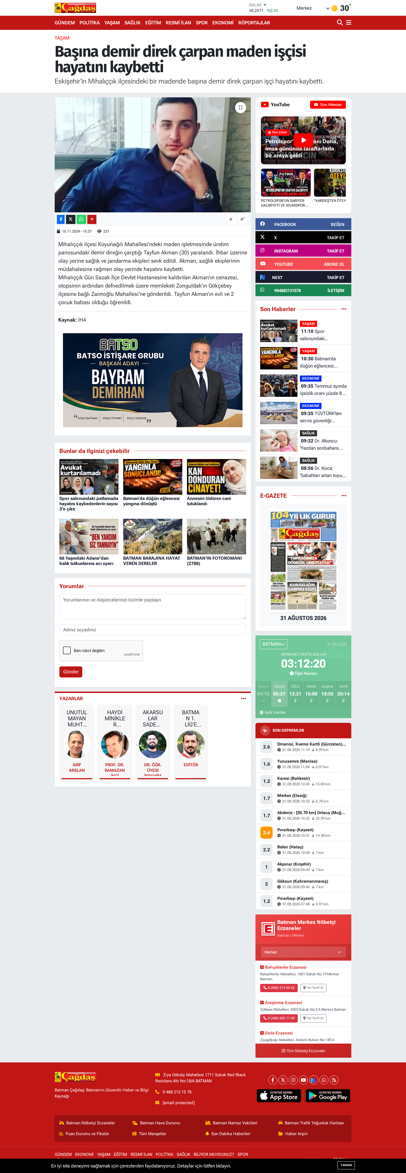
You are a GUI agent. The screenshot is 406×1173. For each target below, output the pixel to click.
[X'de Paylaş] (70, 219)
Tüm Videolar (330, 105)
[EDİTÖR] (191, 744)
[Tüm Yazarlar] (243, 698)
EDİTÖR (191, 764)
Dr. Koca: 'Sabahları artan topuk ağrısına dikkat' (322, 472)
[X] (283, 1080)
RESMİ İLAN (178, 22)
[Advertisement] (29, 117)
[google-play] (328, 1095)
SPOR (202, 22)
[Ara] (340, 23)
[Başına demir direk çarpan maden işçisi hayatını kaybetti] (153, 154)
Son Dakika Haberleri (230, 1133)
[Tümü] (344, 309)
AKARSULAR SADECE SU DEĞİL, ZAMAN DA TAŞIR (153, 718)
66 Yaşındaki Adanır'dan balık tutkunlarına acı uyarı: (86, 561)
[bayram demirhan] (152, 380)
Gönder (71, 671)
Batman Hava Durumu (160, 1122)
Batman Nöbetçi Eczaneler (90, 1122)
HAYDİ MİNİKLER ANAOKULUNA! (115, 718)
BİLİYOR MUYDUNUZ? (214, 1154)
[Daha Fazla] (91, 219)
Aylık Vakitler (275, 712)
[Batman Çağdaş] (75, 7)
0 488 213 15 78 (177, 1091)
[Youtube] (303, 1080)
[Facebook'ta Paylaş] (61, 219)
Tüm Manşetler (152, 1133)
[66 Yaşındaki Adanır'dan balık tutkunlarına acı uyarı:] (88, 536)
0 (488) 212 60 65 (281, 988)
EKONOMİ (223, 22)
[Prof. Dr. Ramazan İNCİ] (115, 744)
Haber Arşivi (296, 1133)
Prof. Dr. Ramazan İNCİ (115, 769)
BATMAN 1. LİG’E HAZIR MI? (190, 718)
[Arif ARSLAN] (77, 744)
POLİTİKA (90, 22)
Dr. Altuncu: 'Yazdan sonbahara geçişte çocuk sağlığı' (322, 445)
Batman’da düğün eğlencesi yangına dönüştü (151, 501)
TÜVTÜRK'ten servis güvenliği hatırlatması (321, 417)
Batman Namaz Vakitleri (235, 1122)
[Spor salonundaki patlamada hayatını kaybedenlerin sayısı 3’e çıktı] (88, 476)
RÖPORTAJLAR (254, 22)
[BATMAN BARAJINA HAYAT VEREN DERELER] (152, 536)
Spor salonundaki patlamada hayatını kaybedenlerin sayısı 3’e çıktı (88, 504)
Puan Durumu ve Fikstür (87, 1133)
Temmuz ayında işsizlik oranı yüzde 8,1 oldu (323, 390)
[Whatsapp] (323, 1080)
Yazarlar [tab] (71, 698)
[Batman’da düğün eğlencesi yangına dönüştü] (152, 476)
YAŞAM (112, 22)
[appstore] (278, 1095)
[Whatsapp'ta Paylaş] (81, 219)
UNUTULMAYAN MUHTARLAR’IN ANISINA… (77, 718)
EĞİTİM (153, 22)
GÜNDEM (65, 22)
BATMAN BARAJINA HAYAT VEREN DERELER (151, 561)
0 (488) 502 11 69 (281, 1018)
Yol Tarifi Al (315, 988)
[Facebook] (272, 1080)
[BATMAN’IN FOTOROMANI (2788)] (216, 536)
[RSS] (334, 1080)
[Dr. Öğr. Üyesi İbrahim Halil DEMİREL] (153, 744)
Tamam (346, 1165)
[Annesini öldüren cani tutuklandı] (216, 476)
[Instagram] (293, 1080)
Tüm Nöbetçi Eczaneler (306, 1051)
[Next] (313, 1080)
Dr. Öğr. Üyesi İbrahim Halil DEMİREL (153, 769)
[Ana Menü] (348, 23)
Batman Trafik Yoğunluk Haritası (314, 1122)
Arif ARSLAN (77, 767)
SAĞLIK (133, 22)
